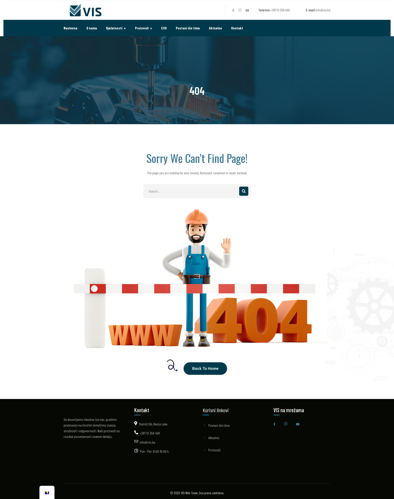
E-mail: (311, 10)
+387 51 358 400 (150, 433)
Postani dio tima (219, 425)
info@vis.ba (147, 442)
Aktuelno (213, 437)
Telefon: (264, 10)
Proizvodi (214, 450)
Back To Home (205, 368)
